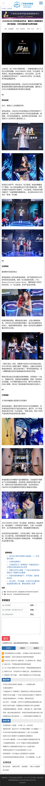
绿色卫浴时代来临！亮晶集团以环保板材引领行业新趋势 (21, 705)
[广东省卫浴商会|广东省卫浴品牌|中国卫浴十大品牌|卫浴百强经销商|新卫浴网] (22, 5)
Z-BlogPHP (22, 782)
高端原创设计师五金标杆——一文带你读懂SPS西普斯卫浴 (22, 716)
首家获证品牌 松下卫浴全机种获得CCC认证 (17, 750)
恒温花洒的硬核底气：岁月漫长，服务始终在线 (18, 698)
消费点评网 (16, 766)
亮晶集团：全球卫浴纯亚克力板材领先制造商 (18, 657)
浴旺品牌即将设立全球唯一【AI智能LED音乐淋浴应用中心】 (23, 653)
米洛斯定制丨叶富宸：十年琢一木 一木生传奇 (18, 725)
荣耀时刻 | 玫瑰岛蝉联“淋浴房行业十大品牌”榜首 (19, 746)
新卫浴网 (6, 770)
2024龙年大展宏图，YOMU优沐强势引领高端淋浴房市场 (21, 739)
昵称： (32, 605)
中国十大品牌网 (35, 766)
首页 (4, 8)
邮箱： (32, 610)
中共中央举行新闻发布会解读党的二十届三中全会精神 (20, 732)
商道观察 (25, 766)
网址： (32, 614)
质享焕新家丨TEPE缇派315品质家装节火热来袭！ (19, 753)
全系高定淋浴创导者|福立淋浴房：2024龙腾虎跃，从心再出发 (23, 757)
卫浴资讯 (9, 8)
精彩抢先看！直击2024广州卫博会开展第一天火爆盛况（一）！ (23, 729)
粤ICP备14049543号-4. (30, 780)
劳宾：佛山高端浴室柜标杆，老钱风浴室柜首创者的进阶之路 (23, 712)
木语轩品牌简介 (15, 562)
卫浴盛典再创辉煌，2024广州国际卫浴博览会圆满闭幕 (21, 743)
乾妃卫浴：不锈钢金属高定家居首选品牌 (18, 594)
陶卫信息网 (6, 766)
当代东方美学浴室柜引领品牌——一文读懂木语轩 (19, 684)
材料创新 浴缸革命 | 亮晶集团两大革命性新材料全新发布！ (23, 592)
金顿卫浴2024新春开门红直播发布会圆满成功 (18, 736)
